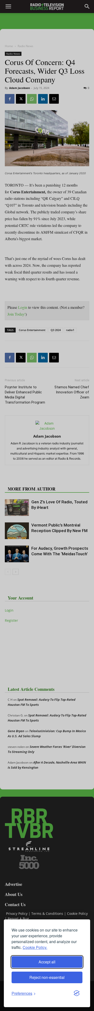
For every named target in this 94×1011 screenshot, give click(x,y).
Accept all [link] (47, 962)
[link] (24, 993)
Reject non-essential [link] (47, 977)
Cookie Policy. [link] (35, 947)
